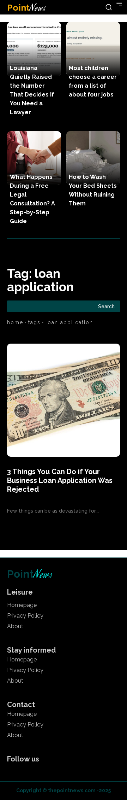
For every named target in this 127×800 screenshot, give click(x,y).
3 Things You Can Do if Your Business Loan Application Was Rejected (60, 480)
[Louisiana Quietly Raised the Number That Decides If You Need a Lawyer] (34, 49)
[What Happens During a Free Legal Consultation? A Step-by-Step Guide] (34, 158)
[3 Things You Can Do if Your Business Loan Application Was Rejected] (63, 400)
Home (15, 322)
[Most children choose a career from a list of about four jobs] (93, 49)
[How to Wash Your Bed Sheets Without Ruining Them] (93, 158)
